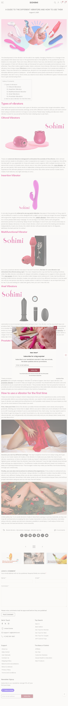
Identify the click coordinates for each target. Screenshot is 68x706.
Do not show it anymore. (35, 375)
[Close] (55, 327)
